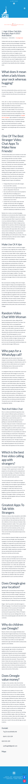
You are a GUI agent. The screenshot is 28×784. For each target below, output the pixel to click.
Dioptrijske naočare (18, 776)
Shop (11, 776)
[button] (24, 8)
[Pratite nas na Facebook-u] (24, 777)
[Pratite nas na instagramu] (24, 781)
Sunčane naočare (17, 777)
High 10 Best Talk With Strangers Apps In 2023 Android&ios (14, 25)
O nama (15, 778)
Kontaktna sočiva (7, 777)
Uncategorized (19, 37)
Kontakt (20, 778)
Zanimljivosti (10, 778)
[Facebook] (14, 3)
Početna (7, 776)
